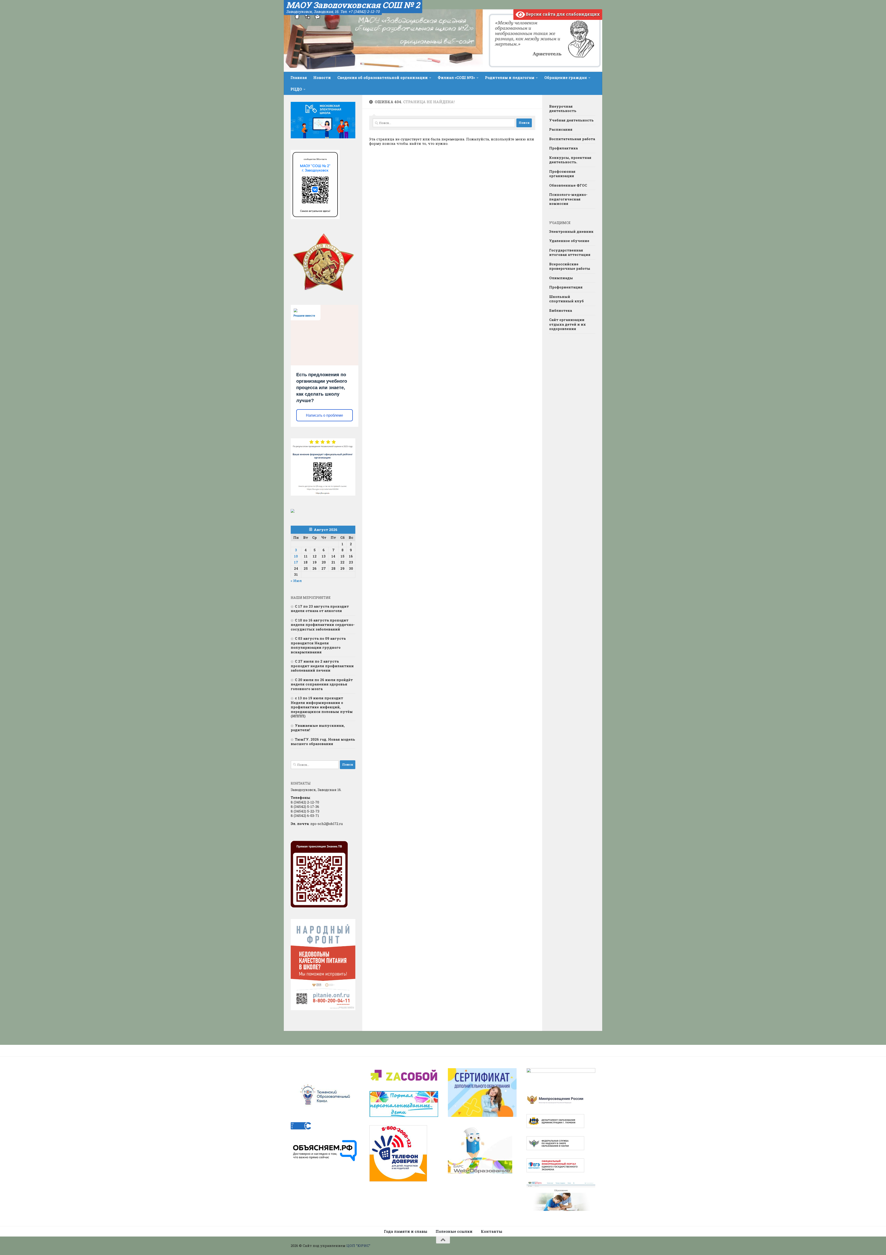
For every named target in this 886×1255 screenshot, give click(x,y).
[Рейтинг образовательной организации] (292, 511)
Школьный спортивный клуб (566, 298)
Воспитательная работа (572, 138)
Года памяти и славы (405, 1231)
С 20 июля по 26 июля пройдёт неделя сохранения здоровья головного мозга (322, 684)
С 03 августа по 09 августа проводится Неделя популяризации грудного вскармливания (318, 645)
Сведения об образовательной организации (382, 77)
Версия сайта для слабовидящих (562, 14)
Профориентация (566, 287)
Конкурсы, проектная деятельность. (570, 159)
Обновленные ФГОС (568, 185)
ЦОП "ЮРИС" (358, 1245)
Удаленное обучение (569, 240)
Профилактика (563, 148)
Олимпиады (561, 278)
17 (296, 562)
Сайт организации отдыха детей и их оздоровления (567, 324)
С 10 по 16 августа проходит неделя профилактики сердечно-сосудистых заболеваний (323, 624)
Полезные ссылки (454, 1231)
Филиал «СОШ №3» (456, 77)
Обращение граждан (565, 77)
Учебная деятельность (571, 120)
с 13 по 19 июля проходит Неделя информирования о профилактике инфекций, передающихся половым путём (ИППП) (322, 707)
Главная (298, 77)
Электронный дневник (571, 231)
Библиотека (560, 310)
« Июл (296, 580)
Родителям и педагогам (509, 77)
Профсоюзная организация (562, 173)
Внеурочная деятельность (562, 108)
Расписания (560, 129)
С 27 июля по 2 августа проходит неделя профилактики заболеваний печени (322, 666)
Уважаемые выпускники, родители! (318, 727)
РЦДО (296, 89)
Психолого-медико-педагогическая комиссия (568, 199)
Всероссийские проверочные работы (569, 266)
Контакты (491, 1231)
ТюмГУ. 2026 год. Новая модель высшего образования (323, 741)
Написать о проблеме (324, 415)
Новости (322, 77)
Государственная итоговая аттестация (569, 252)
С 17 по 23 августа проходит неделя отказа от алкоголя (320, 608)
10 (296, 556)
